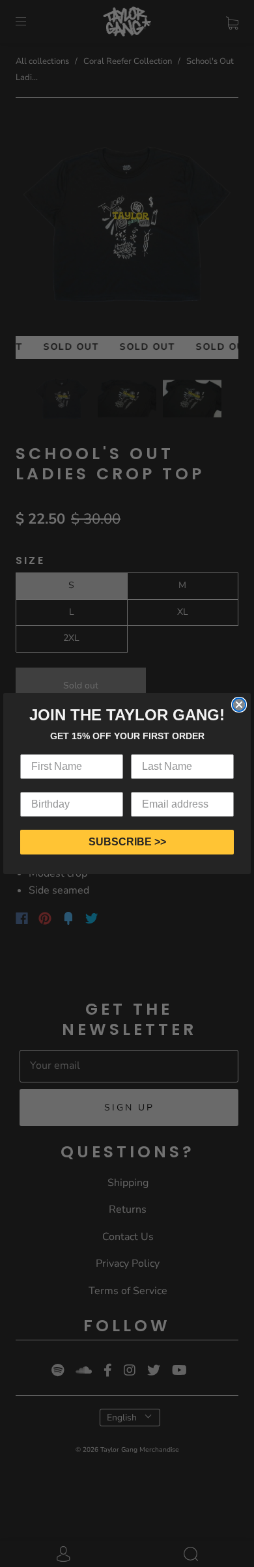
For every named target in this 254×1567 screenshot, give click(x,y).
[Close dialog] (239, 704)
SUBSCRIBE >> (127, 841)
